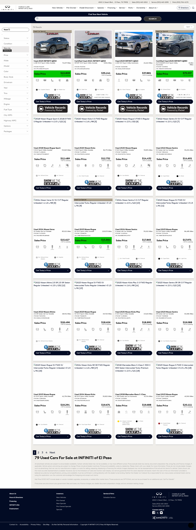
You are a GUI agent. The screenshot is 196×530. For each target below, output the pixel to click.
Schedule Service (109, 497)
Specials (59, 509)
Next (52, 452)
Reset (6, 30)
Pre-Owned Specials (63, 506)
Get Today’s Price (43, 101)
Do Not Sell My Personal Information (65, 524)
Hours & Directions (16, 497)
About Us (12, 494)
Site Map (46, 524)
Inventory (59, 494)
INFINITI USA (14, 505)
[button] (58, 8)
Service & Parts (108, 494)
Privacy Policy (36, 524)
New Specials (61, 503)
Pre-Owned (60, 500)
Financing (12, 501)
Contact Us (13, 524)
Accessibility (24, 524)
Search (152, 19)
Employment (14, 509)
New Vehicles (61, 497)
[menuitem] (16, 48)
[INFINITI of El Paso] (17, 7)
